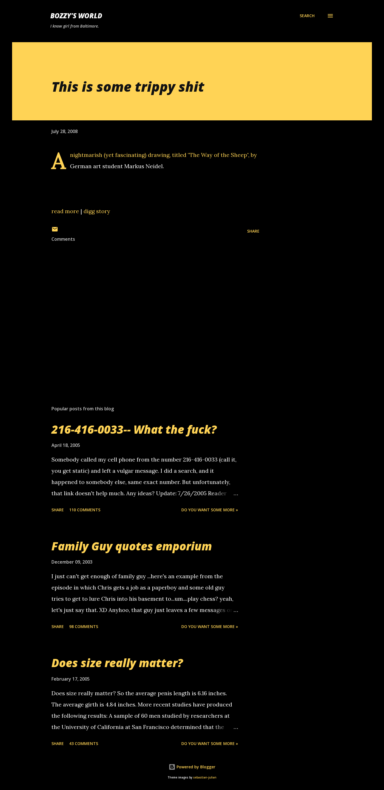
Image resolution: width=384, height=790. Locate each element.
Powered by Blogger (195, 766)
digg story (96, 211)
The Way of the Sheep (218, 154)
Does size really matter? (117, 662)
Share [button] (253, 231)
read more (65, 211)
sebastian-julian (204, 777)
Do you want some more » (209, 509)
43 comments (83, 743)
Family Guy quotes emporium (131, 546)
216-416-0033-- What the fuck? (134, 429)
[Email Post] (54, 231)
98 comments (83, 626)
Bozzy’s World (76, 15)
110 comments (84, 509)
